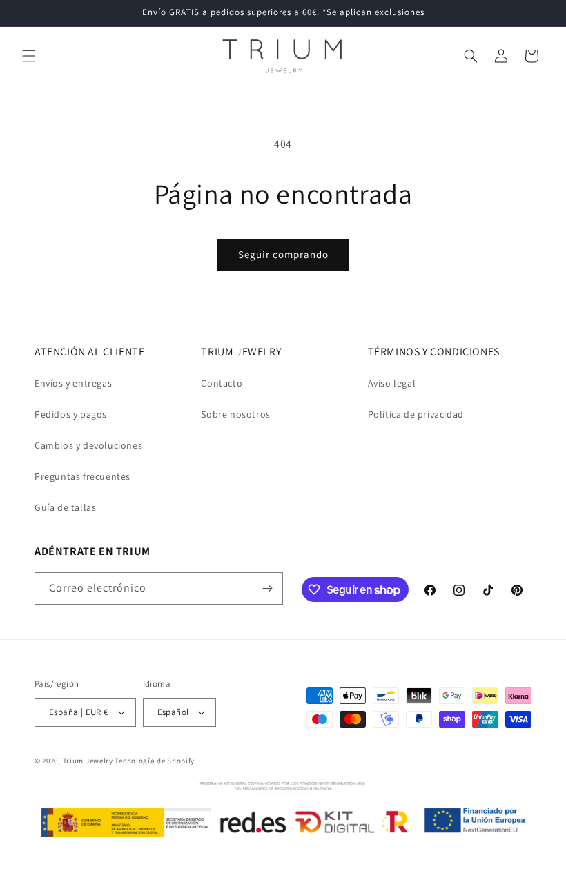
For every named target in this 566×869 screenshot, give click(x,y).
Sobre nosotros (235, 414)
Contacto (221, 383)
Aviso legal (392, 383)
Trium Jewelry (88, 760)
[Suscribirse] (267, 588)
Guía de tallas (65, 507)
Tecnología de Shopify (155, 760)
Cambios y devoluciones (88, 445)
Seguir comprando (283, 254)
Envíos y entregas (73, 383)
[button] (29, 56)
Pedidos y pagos (71, 414)
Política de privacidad (416, 414)
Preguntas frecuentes (82, 476)
